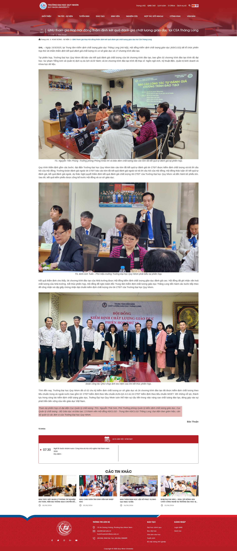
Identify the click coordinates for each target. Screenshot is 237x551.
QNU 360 (152, 6)
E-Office (171, 6)
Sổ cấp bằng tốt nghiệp (156, 541)
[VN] (193, 6)
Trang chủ (141, 6)
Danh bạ (177, 531)
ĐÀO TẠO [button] (100, 16)
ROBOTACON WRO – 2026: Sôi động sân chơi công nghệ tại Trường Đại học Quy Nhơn (179, 502)
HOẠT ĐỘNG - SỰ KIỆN (60, 39)
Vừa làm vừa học (153, 534)
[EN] (196, 6)
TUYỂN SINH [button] (84, 16)
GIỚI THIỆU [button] (46, 16)
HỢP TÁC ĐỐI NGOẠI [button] (153, 16)
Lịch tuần (162, 6)
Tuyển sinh (151, 538)
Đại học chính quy (154, 527)
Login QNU (178, 527)
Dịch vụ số (181, 6)
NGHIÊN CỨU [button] (132, 16)
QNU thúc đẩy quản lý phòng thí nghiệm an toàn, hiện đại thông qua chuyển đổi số (57, 502)
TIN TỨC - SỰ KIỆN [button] (65, 16)
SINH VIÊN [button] (115, 16)
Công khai (175, 16)
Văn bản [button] (191, 16)
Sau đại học (152, 531)
